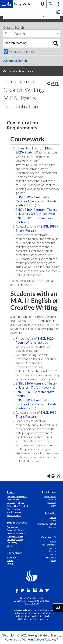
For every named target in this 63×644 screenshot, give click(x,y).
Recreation (51, 557)
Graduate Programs (16, 533)
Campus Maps (13, 509)
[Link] (42, 4)
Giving (10, 563)
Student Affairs (49, 544)
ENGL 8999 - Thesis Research (37, 228)
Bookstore (12, 545)
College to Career (15, 536)
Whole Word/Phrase (22, 51)
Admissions (12, 527)
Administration (14, 512)
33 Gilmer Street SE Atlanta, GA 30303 (31, 600)
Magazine (11, 557)
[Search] (56, 43)
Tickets (53, 517)
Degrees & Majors (15, 530)
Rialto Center (50, 496)
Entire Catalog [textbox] (15, 33)
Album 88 (51, 499)
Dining (53, 554)
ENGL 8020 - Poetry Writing (34, 150)
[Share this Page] (48, 84)
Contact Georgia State (17, 496)
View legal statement (44, 610)
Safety (53, 560)
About (11, 492)
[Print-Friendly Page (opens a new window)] (53, 84)
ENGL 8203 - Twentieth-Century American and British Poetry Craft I (36, 201)
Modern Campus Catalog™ (40, 639)
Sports (53, 520)
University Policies (15, 503)
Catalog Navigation (21, 71)
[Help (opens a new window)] (57, 84)
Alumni (10, 560)
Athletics (50, 513)
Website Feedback (40, 616)
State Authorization (41, 613)
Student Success (17, 522)
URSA (53, 506)
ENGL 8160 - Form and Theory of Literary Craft (36, 211)
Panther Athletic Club (46, 523)
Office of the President (17, 506)
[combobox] (31, 33)
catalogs (11, 635)
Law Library (12, 542)
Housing (52, 548)
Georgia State (22, 4)
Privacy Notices (22, 613)
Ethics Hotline (22, 616)
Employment (13, 499)
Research (51, 503)
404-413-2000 (31, 603)
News (53, 530)
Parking (52, 551)
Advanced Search (15, 61)
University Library (15, 539)
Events (53, 541)
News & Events (14, 515)
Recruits (52, 527)
